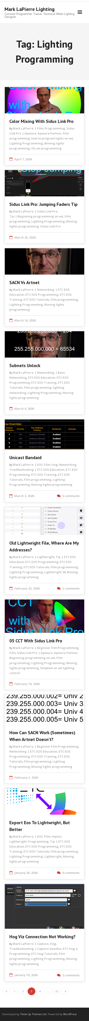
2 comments (71, 588)
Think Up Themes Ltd (33, 1014)
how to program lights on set (52, 138)
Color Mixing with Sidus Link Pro (41, 121)
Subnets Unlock (24, 365)
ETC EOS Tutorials (36, 299)
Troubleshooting (21, 470)
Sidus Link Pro (47, 211)
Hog (55, 465)
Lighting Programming (26, 143)
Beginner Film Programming (58, 648)
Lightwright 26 (54, 572)
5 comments (71, 496)
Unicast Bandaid (25, 458)
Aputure (30, 133)
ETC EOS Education (41, 377)
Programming (54, 128)
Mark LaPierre (23, 128)
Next (65, 991)
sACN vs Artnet (24, 282)
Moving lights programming (51, 484)
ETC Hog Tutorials (44, 954)
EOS (40, 465)
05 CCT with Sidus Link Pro (35, 641)
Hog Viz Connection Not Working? (42, 937)
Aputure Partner (49, 133)
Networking (45, 290)
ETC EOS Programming (41, 294)
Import (56, 836)
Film (40, 128)
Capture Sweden (49, 949)
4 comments (71, 873)
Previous (6, 991)
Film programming (64, 299)
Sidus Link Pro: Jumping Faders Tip (43, 204)
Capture (43, 944)
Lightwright (45, 557)
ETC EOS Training (44, 382)
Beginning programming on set (40, 216)
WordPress (69, 1014)
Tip (11, 216)
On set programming (46, 148)
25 (56, 991)
